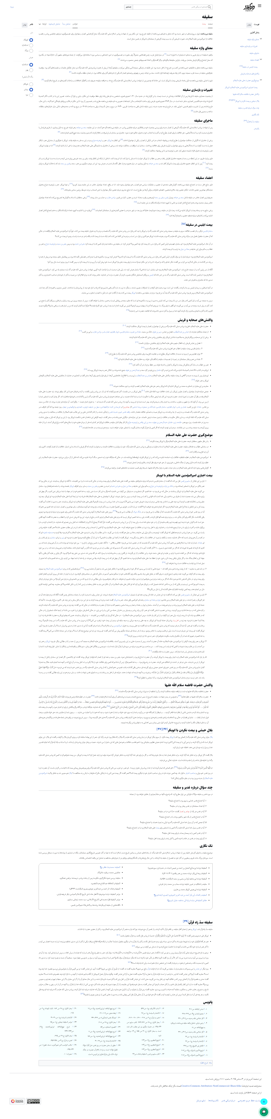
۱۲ (71, 184)
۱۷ (167, 215)
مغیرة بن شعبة (116, 486)
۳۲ (147, 440)
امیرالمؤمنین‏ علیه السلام (53, 569)
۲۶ (130, 364)
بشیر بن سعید (61, 244)
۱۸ (183, 224)
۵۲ (129, 962)
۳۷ (163, 562)
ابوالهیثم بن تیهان (69, 407)
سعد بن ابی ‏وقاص (145, 423)
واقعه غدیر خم (125, 412)
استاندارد (25, 45)
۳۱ (80, 427)
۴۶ (165, 729)
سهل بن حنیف (94, 407)
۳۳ (187, 451)
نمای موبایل (201, 1101)
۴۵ (108, 706)
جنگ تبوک (137, 512)
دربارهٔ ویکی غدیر (228, 1101)
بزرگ (26, 51)
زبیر (174, 423)
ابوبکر (110, 141)
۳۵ (102, 467)
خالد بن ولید (168, 486)
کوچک (25, 40)
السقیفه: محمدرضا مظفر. (111, 867)
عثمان (158, 370)
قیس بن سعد (65, 164)
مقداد (199, 407)
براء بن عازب (110, 198)
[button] (259, 7)
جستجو (128, 7)
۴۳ (179, 696)
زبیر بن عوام (157, 332)
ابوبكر (133, 293)
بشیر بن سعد (159, 198)
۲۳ (142, 348)
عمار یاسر (105, 332)
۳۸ (82, 568)
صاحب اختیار (190, 773)
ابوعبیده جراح (97, 141)
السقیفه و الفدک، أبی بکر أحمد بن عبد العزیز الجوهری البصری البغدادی (181, 895)
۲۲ (136, 342)
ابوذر (158, 600)
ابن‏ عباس (198, 969)
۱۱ (207, 168)
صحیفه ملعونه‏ (48, 533)
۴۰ (150, 651)
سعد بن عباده (81, 128)
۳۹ (126, 635)
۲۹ (111, 385)
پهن (27, 70)
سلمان (53, 538)
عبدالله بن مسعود (148, 407)
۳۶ (114, 511)
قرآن (148, 969)
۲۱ (80, 331)
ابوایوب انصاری (82, 407)
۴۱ (135, 677)
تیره (27, 95)
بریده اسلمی (136, 407)
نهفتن (249, 25)
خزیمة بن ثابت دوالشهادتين (111, 407)
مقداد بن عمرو (136, 332)
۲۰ (124, 325)
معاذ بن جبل (185, 249)
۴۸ (175, 767)
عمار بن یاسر (181, 407)
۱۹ (127, 310)
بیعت (157, 828)
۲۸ (193, 380)
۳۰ (143, 391)
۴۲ (116, 690)
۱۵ (135, 202)
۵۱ (133, 946)
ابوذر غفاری (115, 332)
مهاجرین (126, 407)
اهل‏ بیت (176, 621)
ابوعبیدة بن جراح (156, 486)
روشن (26, 89)
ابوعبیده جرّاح (132, 423)
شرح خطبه (204, 1063)
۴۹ (185, 921)
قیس (166, 198)
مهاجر (187, 812)
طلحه (179, 423)
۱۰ (204, 163)
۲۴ (106, 353)
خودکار (25, 84)
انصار (181, 812)
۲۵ (115, 358)
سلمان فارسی (208, 231)
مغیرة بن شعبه (80, 244)
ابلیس (151, 275)
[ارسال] (264, 1112)
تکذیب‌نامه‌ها (213, 1101)
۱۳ (62, 189)
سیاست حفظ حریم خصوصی (249, 1101)
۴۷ (159, 729)
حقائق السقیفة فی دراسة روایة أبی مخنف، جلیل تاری (188, 901)
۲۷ (85, 369)
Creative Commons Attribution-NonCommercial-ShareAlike (211, 1086)
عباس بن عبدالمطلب (181, 332)
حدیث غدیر (113, 412)
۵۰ (118, 935)
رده (211, 1063)
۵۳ (82, 994)
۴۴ (92, 696)
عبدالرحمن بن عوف (132, 370)
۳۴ (124, 461)
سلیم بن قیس (185, 481)
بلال (211, 737)
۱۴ (88, 197)
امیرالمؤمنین (118, 626)
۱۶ (93, 209)
